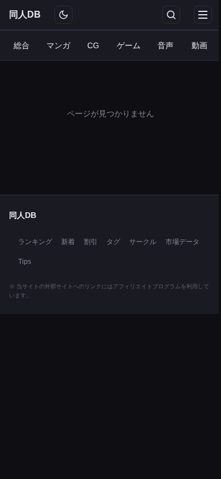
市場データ (182, 242)
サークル (142, 242)
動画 (199, 45)
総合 (21, 45)
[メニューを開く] (203, 15)
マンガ (58, 45)
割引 (90, 242)
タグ (113, 242)
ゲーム (129, 45)
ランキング (35, 242)
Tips (24, 262)
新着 (68, 242)
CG (93, 45)
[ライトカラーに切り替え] (63, 15)
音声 (165, 45)
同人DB (25, 14)
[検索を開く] (171, 15)
